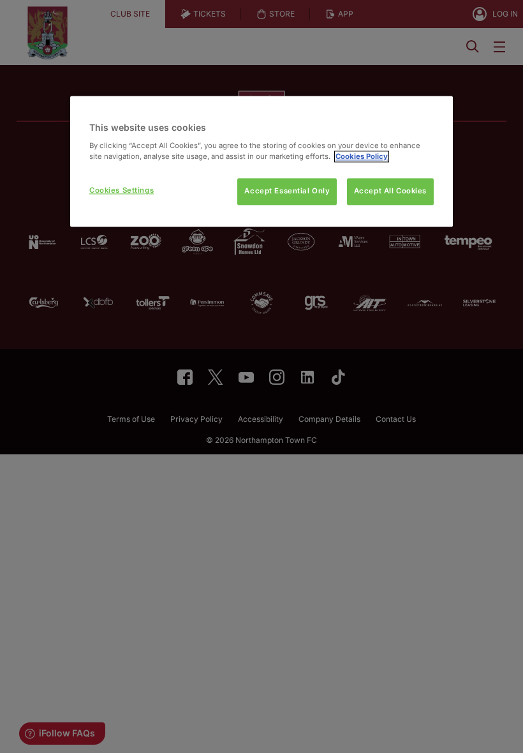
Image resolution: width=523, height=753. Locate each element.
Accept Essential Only (287, 190)
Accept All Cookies (390, 190)
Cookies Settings (121, 190)
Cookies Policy (361, 156)
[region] (261, 161)
